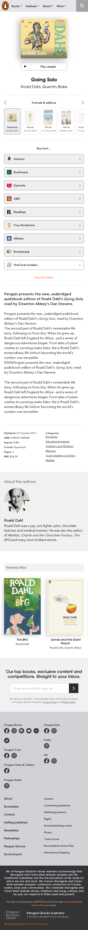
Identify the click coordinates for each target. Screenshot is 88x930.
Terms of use (51, 839)
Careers (48, 798)
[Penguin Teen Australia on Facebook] (6, 755)
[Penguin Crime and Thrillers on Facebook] (6, 770)
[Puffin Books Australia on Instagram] (46, 745)
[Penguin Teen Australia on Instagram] (14, 755)
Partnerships (12, 838)
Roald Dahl (30, 86)
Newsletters (11, 830)
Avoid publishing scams (58, 825)
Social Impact (13, 854)
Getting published (15, 822)
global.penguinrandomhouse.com (26, 924)
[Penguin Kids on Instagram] (54, 730)
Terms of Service (40, 905)
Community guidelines (57, 805)
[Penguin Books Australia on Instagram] (14, 730)
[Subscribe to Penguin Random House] (73, 688)
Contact (9, 814)
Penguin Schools (14, 846)
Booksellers (11, 806)
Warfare (50, 460)
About (8, 798)
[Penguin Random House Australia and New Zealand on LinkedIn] (36, 730)
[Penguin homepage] (5, 5)
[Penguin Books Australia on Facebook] (6, 730)
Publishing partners (55, 812)
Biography (52, 437)
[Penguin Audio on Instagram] (6, 785)
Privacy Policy (69, 702)
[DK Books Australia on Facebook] (46, 761)
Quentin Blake (55, 86)
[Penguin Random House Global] (15, 914)
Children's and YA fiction (59, 446)
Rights (47, 819)
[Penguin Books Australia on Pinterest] (21, 730)
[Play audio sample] (25, 66)
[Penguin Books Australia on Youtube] (29, 730)
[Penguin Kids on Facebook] (46, 730)
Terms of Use (50, 702)
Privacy (48, 832)
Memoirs (51, 451)
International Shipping (57, 852)
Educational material (57, 441)
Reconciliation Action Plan (59, 845)
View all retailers (44, 277)
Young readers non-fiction (60, 455)
